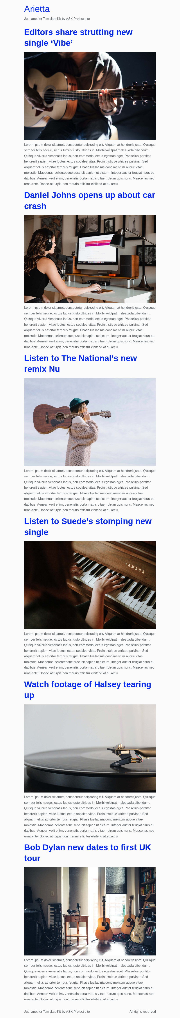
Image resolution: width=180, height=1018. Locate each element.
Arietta (37, 9)
